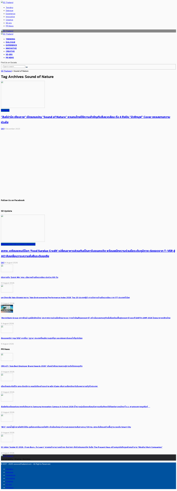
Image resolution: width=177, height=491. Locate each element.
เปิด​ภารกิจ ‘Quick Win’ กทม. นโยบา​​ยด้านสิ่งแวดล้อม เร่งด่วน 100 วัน (29, 277)
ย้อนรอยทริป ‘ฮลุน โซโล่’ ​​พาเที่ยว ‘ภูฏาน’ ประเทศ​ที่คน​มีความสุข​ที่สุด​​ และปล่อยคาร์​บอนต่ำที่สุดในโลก (41, 338)
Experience (10, 13)
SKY (2, 128)
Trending (9, 7)
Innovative (10, 16)
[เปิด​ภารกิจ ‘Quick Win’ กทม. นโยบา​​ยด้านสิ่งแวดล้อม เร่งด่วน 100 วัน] (7, 271)
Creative (9, 20)
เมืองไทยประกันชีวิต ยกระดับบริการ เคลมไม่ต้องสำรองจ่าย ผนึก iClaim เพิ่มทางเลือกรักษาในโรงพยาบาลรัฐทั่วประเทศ (49, 386)
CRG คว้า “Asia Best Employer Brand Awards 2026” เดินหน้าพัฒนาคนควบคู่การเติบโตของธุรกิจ (41, 366)
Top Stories (19, 244)
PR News (9, 26)
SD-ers (9, 23)
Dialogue (9, 10)
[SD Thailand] (7, 2)
